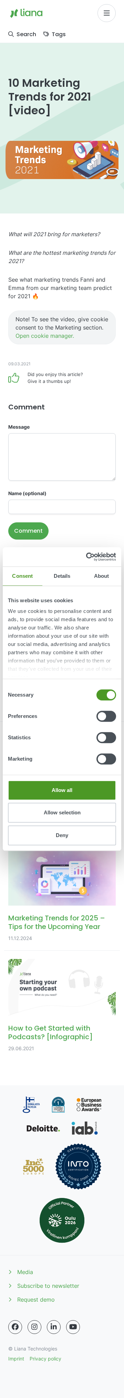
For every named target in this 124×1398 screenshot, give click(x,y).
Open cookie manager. (45, 335)
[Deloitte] (43, 1128)
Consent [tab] (22, 576)
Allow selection (62, 812)
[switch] (106, 716)
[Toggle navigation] (106, 13)
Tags (59, 34)
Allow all (62, 790)
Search (26, 34)
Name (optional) (27, 493)
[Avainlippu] (31, 1104)
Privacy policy (45, 1359)
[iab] (84, 1128)
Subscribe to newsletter (48, 1285)
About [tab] (101, 576)
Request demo (36, 1299)
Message (19, 427)
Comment (28, 531)
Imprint (16, 1359)
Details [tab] (62, 576)
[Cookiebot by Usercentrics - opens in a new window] (87, 556)
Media (25, 1272)
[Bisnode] (58, 1104)
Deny (62, 835)
